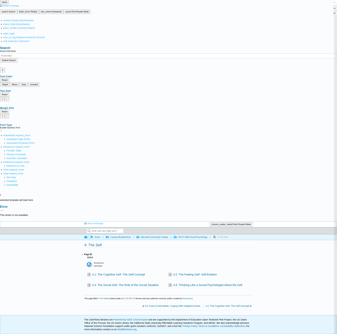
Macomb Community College (154, 237)
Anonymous (187, 298)
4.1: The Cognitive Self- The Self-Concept (118, 274)
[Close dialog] (2, 210)
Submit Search (9, 60)
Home (97, 237)
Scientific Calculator (16, 158)
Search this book (8, 51)
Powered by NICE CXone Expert (130, 319)
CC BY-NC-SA (129, 298)
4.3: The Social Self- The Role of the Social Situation (125, 285)
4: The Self (102, 298)
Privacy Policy (190, 326)
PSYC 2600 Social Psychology (193, 237)
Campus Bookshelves (120, 237)
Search (89, 231)
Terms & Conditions (209, 326)
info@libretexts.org (126, 329)
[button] (11, 181)
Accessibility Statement (232, 326)
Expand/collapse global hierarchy (87, 237)
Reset (4, 80)
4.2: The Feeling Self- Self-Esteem (195, 274)
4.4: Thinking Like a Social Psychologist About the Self (207, 285)
